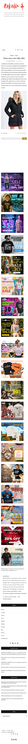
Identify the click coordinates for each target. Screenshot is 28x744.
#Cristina (6, 593)
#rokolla (23, 593)
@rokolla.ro (6, 576)
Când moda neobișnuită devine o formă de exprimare (12, 690)
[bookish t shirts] (12, 327)
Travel (2, 635)
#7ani (19, 591)
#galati (11, 593)
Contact (4, 730)
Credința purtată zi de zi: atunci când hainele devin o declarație (12, 699)
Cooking (3, 612)
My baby (3, 626)
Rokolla (14, 739)
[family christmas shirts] (12, 369)
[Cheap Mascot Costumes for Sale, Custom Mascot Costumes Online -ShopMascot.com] (14, 569)
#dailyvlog (17, 593)
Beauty (2, 609)
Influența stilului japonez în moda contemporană (11, 695)
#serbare (14, 591)
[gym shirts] (12, 473)
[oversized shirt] (12, 265)
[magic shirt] (12, 181)
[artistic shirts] (12, 223)
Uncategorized (4, 638)
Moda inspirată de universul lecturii (18, 667)
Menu (3, 50)
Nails (2, 629)
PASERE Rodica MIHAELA (6, 652)
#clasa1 (8, 591)
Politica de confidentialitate (8, 732)
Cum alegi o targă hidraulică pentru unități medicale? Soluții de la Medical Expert (14, 686)
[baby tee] (12, 348)
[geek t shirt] (12, 202)
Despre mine (10, 730)
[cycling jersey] (12, 390)
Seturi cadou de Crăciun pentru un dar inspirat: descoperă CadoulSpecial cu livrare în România (13, 682)
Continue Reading (21, 133)
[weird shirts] (12, 306)
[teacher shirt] (12, 285)
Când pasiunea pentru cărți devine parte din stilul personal (13, 692)
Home (16, 55)
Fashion (12, 55)
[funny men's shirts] (12, 244)
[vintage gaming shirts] (12, 494)
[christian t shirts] (12, 556)
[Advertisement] (14, 33)
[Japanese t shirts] (12, 514)
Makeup (3, 624)
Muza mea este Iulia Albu (14, 58)
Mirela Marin (4, 657)
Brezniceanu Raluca (5, 667)
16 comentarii (19, 61)
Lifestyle (3, 621)
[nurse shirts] (12, 452)
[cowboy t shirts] (12, 410)
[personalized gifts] (12, 535)
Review (2, 632)
